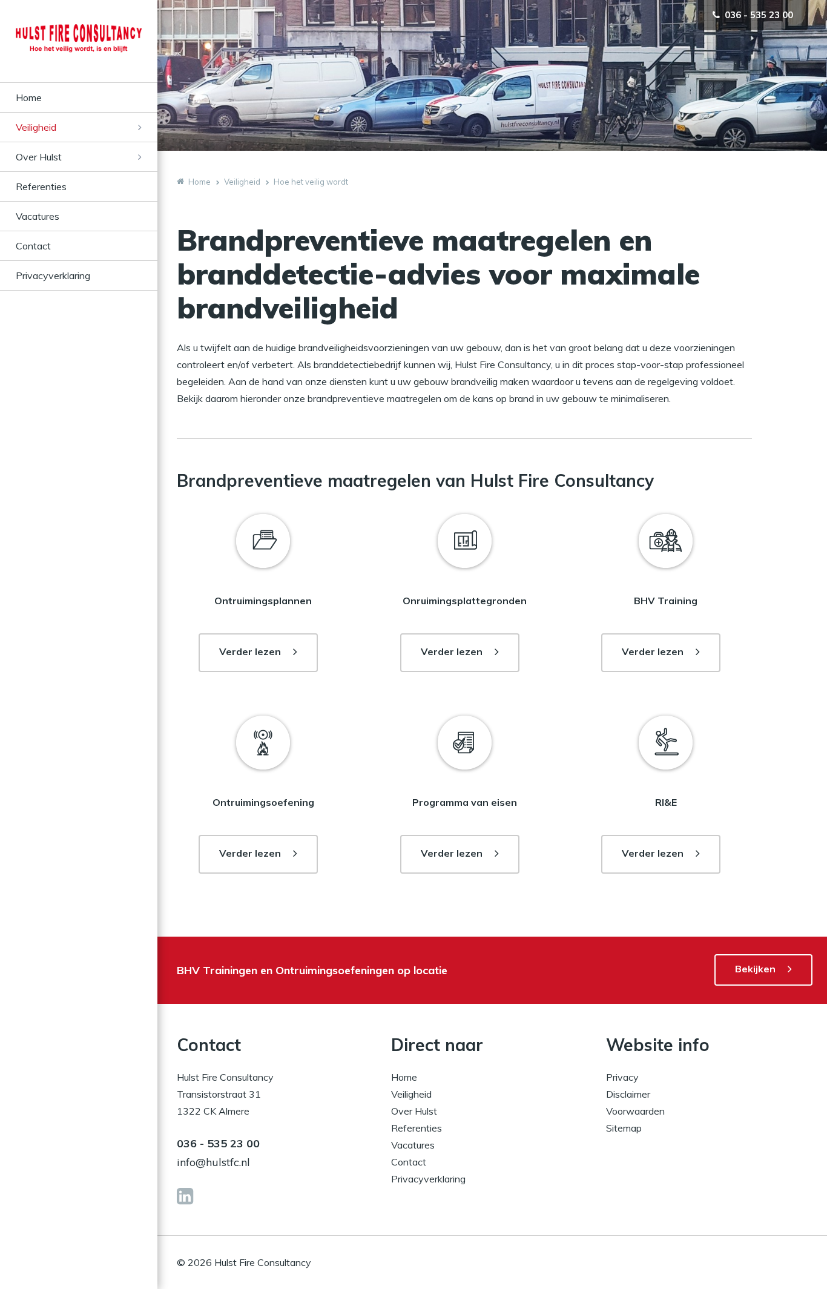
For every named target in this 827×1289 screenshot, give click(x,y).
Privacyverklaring (53, 275)
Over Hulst (39, 157)
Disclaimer (628, 1094)
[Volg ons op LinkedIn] (185, 1196)
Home (29, 97)
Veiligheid (36, 127)
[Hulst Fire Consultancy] (79, 53)
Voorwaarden (635, 1111)
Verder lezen (250, 651)
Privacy (622, 1077)
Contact (33, 246)
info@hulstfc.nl (213, 1162)
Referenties (41, 186)
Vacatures (37, 216)
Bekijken (755, 969)
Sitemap (624, 1128)
